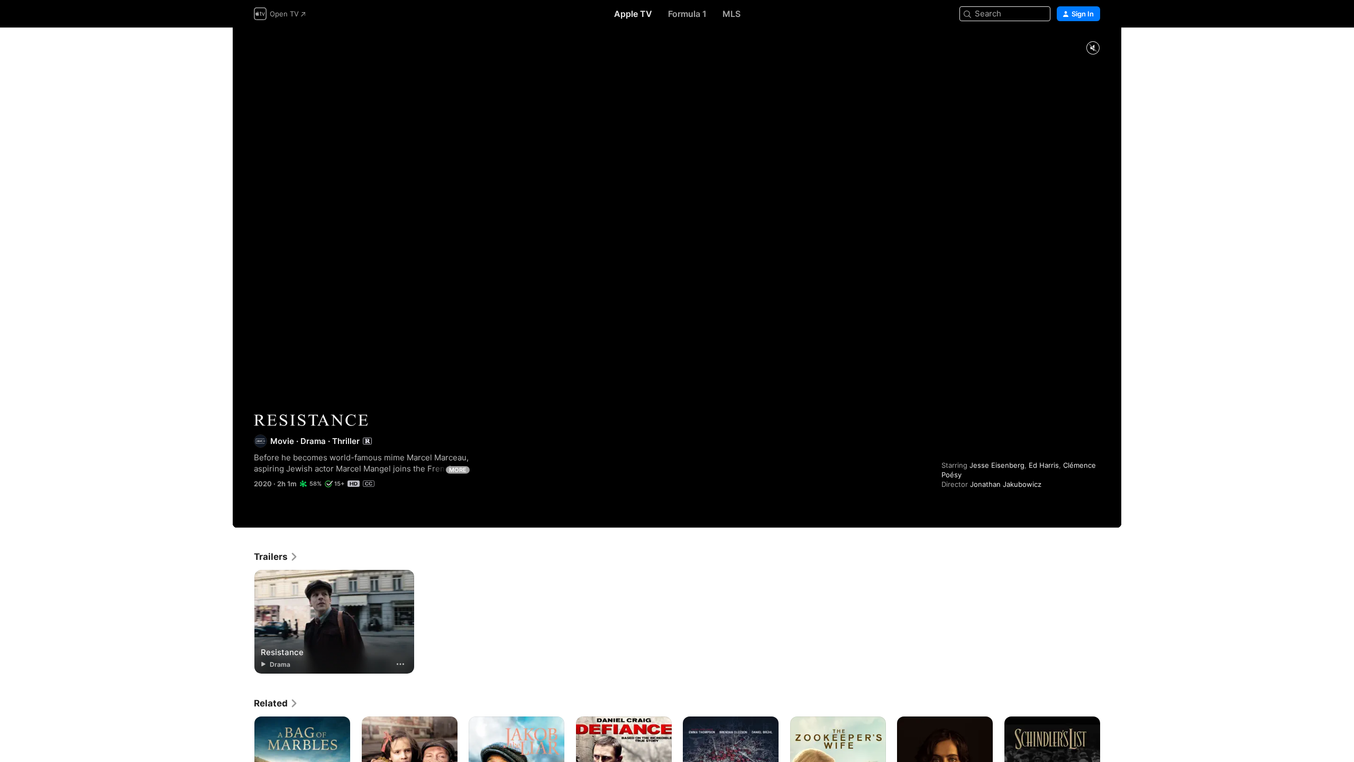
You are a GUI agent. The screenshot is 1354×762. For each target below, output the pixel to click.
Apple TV (633, 13)
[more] (400, 664)
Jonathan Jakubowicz (1005, 484)
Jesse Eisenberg (996, 465)
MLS (731, 13)
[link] (276, 557)
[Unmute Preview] (1092, 48)
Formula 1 (687, 13)
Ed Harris (1044, 465)
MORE (457, 470)
